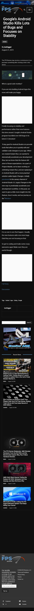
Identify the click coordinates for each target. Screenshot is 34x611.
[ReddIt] (17, 54)
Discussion (6, 289)
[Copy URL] (26, 54)
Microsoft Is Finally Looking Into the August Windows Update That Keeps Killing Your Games (15, 503)
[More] (30, 54)
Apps (11, 300)
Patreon (24, 601)
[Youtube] (19, 604)
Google (20, 300)
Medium (8, 198)
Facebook (8, 601)
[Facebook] (9, 54)
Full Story (5, 284)
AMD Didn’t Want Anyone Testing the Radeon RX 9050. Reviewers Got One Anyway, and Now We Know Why (15, 479)
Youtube (24, 604)
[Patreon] (19, 601)
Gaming (5, 407)
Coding (15, 300)
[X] (13, 54)
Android (7, 300)
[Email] (22, 54)
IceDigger (8, 47)
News (5, 42)
